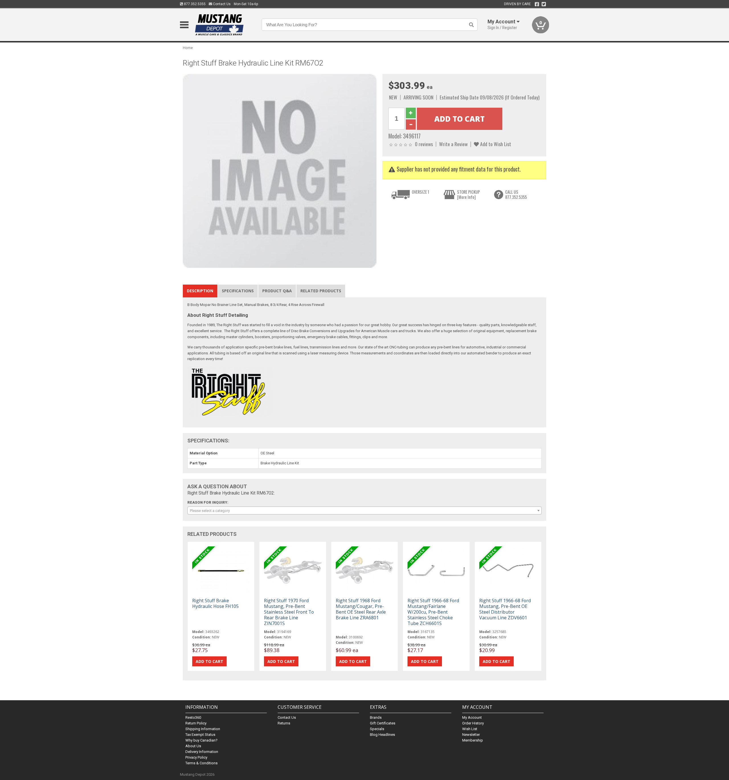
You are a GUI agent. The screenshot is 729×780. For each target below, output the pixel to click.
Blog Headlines (382, 734)
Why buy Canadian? (201, 740)
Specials (377, 729)
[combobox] (364, 510)
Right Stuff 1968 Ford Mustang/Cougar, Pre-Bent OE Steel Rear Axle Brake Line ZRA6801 (361, 609)
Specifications (238, 290)
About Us (193, 746)
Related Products (320, 290)
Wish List (469, 729)
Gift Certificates (382, 723)
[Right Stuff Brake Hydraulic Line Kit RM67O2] (279, 171)
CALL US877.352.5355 (516, 194)
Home (188, 48)
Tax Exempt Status (200, 734)
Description (200, 290)
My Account (472, 717)
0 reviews (424, 144)
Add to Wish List (495, 144)
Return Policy (195, 723)
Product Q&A (277, 290)
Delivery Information (201, 752)
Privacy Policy (196, 757)
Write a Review (453, 144)
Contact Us (221, 4)
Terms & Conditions (201, 763)
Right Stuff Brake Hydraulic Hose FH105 (215, 603)
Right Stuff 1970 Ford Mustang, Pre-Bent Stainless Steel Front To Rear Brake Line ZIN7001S (289, 612)
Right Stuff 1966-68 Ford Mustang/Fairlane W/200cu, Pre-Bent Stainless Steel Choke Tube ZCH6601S (433, 612)
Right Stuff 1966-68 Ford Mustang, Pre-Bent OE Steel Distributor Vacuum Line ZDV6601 (505, 609)
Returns (284, 723)
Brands (376, 717)
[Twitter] (544, 4)
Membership (472, 740)
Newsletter (471, 734)
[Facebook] (537, 4)
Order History (473, 723)
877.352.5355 (194, 4)
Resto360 (193, 717)
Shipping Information (202, 729)
